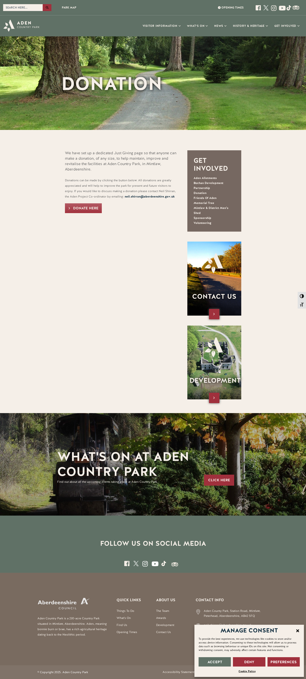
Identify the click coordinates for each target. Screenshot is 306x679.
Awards (161, 618)
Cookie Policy (247, 671)
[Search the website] (47, 7)
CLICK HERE (219, 480)
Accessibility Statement (178, 672)
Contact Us (163, 632)
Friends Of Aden (205, 198)
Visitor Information (160, 26)
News (218, 26)
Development (165, 625)
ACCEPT (215, 662)
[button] (298, 630)
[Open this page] (259, 9)
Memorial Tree (204, 203)
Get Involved (285, 26)
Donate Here (85, 208)
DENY (249, 662)
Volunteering (202, 223)
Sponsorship (202, 218)
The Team (162, 611)
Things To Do (125, 611)
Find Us (122, 625)
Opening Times (127, 632)
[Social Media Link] (281, 9)
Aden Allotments (205, 178)
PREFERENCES (283, 662)
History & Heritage (249, 26)
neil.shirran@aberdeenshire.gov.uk (150, 196)
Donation (200, 193)
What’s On (195, 26)
